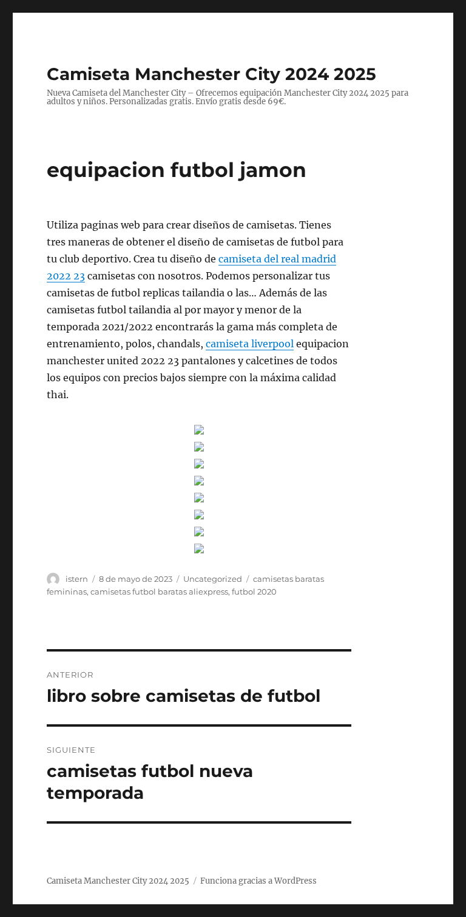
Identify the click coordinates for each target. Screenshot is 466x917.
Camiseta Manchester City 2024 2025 (211, 74)
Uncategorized (212, 579)
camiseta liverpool (250, 344)
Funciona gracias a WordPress (258, 881)
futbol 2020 (254, 591)
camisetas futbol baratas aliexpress (159, 591)
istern (77, 579)
